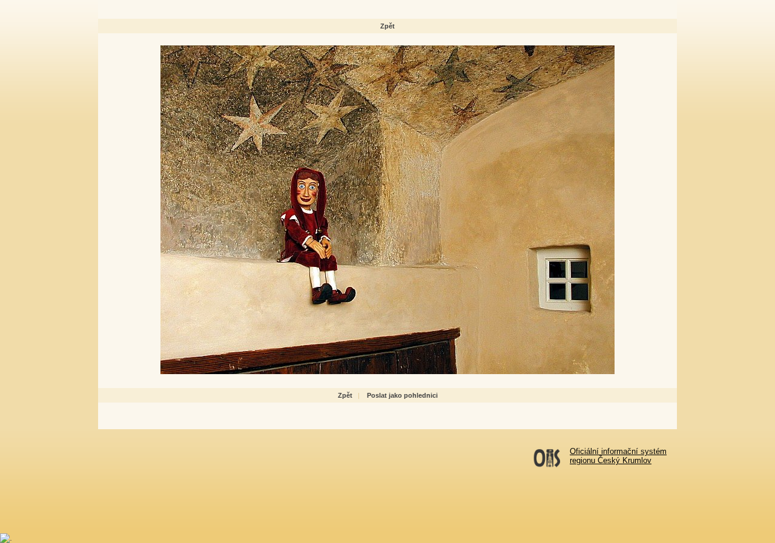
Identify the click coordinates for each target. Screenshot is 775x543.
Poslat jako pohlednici (402, 395)
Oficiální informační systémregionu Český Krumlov (618, 456)
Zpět (387, 26)
